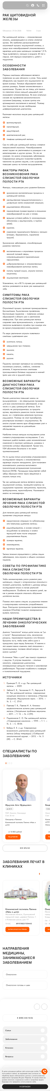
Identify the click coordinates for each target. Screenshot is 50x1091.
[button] (7, 763)
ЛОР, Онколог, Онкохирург (15, 813)
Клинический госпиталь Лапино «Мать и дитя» (20, 823)
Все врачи (25, 848)
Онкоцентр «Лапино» (13, 819)
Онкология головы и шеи (18, 985)
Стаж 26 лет (9, 815)
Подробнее (13, 837)
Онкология (11, 974)
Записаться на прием (17, 929)
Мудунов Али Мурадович (18, 805)
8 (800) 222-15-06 (37, 5)
